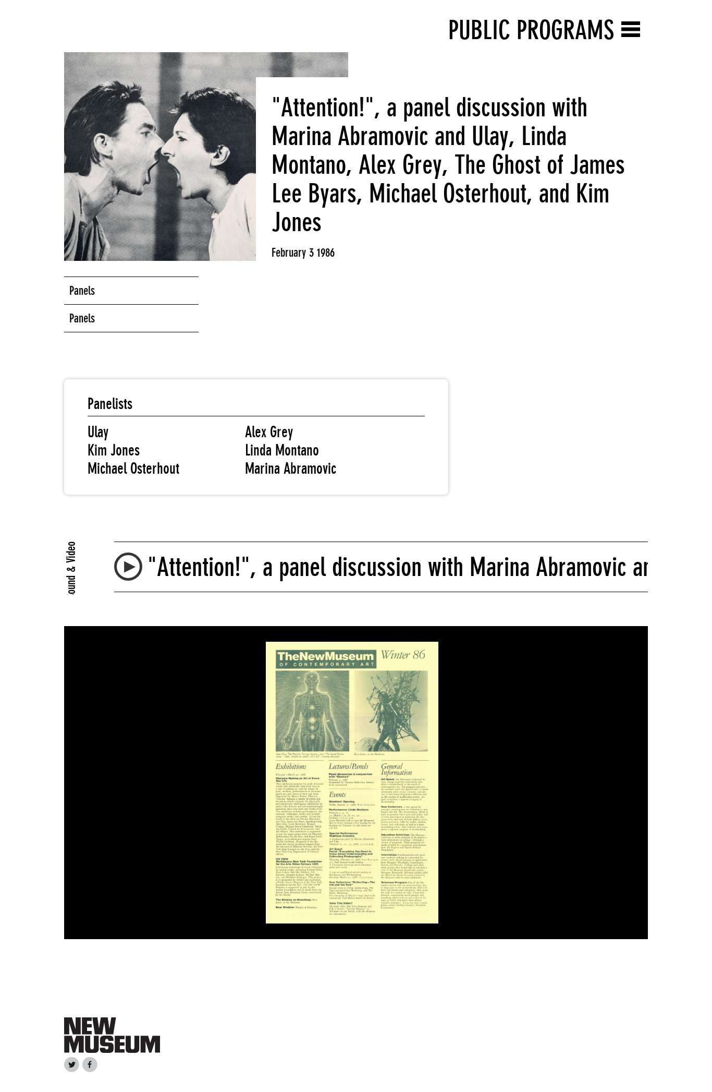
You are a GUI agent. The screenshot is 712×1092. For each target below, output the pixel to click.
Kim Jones (114, 450)
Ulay (98, 432)
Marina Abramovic (290, 468)
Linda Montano (282, 450)
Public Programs (531, 30)
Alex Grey (269, 432)
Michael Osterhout (133, 468)
